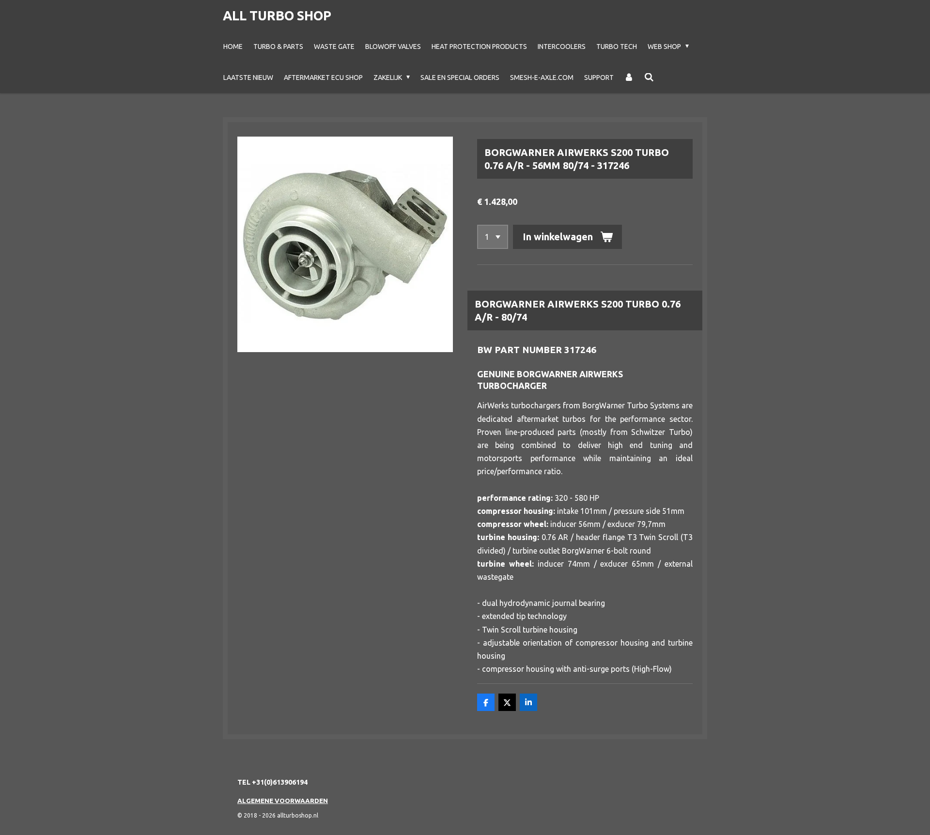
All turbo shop (277, 15)
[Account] (629, 77)
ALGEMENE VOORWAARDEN (282, 800)
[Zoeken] (649, 77)
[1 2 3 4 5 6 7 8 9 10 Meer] (492, 237)
